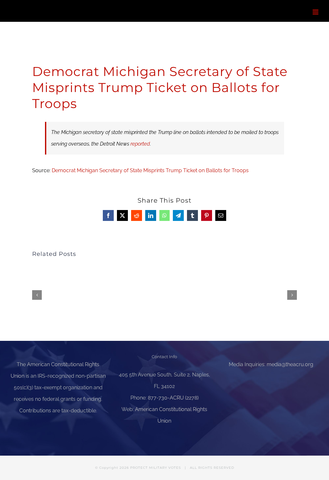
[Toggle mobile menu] (316, 12)
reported (140, 144)
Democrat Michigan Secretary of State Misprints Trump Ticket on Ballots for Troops (150, 170)
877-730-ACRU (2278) (173, 398)
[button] (37, 295)
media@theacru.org (290, 364)
